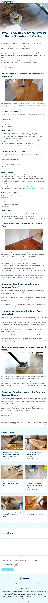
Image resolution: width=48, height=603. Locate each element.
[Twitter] (22, 601)
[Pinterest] (28, 601)
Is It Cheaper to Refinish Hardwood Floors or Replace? (34, 454)
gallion (21, 39)
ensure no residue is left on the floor (35, 188)
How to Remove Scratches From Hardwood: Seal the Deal (35, 514)
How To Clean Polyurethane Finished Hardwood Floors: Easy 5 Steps (37, 422)
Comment (5, 540)
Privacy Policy (35, 583)
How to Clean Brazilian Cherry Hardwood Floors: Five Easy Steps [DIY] (11, 422)
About (21, 583)
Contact (27, 583)
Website (35, 556)
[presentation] (12, 442)
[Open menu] (45, 2)
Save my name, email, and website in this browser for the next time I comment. (20, 560)
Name (4, 556)
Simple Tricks (24, 29)
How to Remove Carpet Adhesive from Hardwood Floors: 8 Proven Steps (11, 454)
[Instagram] (25, 601)
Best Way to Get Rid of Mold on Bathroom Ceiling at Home (12, 514)
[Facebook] (19, 601)
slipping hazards (27, 105)
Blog (16, 583)
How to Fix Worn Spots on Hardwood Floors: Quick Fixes (11, 483)
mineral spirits (22, 407)
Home (10, 583)
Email (19, 556)
